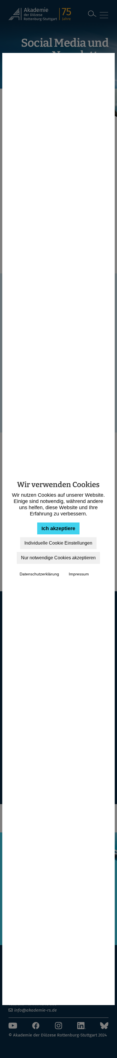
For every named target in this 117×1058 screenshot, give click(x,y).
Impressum (79, 574)
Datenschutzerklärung (39, 574)
